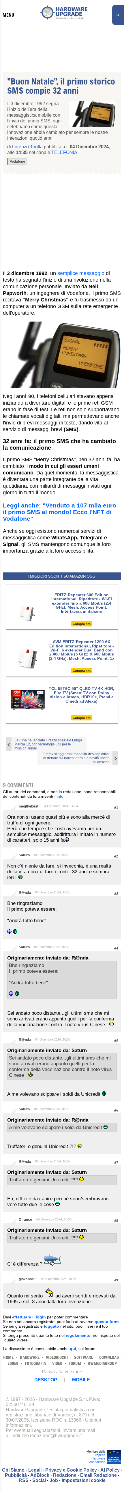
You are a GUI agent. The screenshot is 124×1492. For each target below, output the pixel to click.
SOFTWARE (83, 1357)
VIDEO (57, 1363)
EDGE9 (12, 1363)
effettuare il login (29, 1317)
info (60, 796)
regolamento (78, 1335)
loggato (51, 1326)
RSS (24, 1480)
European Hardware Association (97, 1458)
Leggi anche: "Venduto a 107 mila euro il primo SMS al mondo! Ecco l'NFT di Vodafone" (59, 512)
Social (39, 1480)
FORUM (75, 1363)
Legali (35, 1470)
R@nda (25, 893)
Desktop (45, 1379)
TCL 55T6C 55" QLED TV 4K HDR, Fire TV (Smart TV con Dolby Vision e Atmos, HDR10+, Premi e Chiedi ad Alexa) (81, 694)
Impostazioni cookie (84, 1480)
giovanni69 (28, 1279)
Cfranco (25, 1220)
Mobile (81, 1379)
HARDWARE (30, 1357)
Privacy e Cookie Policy (71, 1470)
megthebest (28, 806)
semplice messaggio (80, 273)
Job (54, 1480)
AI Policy (110, 1470)
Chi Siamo (13, 1470)
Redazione (64, 1475)
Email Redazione (98, 1475)
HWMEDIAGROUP (102, 1363)
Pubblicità (16, 1475)
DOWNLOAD (109, 1357)
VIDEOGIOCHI (57, 1357)
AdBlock (39, 1475)
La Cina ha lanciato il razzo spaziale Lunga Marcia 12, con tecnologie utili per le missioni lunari (48, 744)
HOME (8, 1357)
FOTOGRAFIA (35, 1363)
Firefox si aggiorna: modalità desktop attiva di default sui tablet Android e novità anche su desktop (76, 758)
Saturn (24, 855)
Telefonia (64, 152)
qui (73, 1348)
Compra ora (82, 624)
